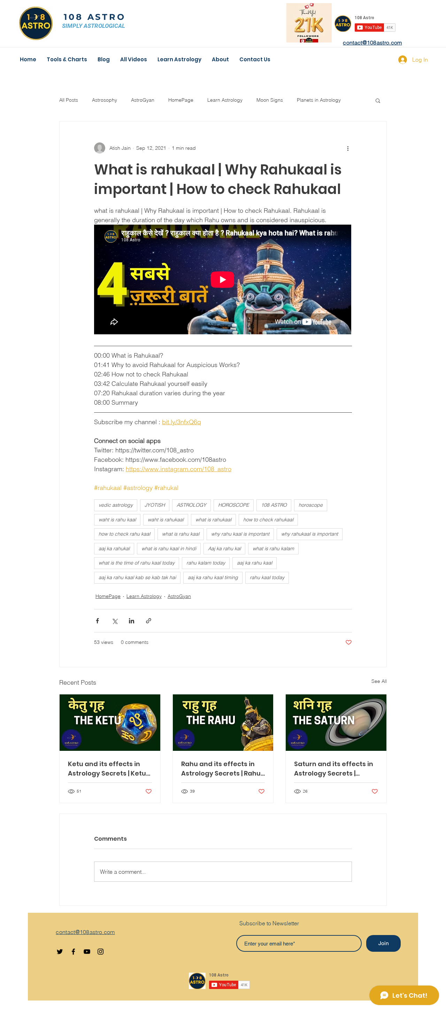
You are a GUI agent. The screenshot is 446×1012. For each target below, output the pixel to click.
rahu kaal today (267, 577)
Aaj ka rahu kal (224, 548)
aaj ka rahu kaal (254, 563)
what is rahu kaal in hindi (168, 548)
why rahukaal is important (309, 534)
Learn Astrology (225, 100)
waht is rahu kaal (117, 519)
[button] (378, 100)
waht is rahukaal (166, 519)
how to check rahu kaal (124, 534)
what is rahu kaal (180, 534)
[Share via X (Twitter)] (114, 620)
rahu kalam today (205, 563)
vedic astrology (116, 505)
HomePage (180, 100)
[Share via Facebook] (97, 620)
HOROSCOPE (233, 505)
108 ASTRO (94, 17)
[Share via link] (148, 620)
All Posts (68, 100)
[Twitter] (60, 952)
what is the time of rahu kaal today (137, 563)
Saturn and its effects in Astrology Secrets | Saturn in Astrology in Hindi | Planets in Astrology (333, 769)
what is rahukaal (213, 519)
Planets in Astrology (319, 100)
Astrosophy (104, 100)
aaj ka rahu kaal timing (213, 577)
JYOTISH (155, 505)
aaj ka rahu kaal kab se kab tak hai (137, 577)
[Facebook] (73, 952)
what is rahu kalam (273, 548)
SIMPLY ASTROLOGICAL (93, 25)
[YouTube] (87, 952)
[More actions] (348, 148)
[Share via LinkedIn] (131, 620)
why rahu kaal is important (240, 534)
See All (379, 681)
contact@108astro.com (372, 42)
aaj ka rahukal (114, 548)
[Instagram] (101, 952)
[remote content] (223, 280)
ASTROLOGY (191, 505)
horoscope (311, 505)
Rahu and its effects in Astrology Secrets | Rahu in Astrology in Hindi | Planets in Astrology (221, 769)
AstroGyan (142, 100)
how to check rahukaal (268, 519)
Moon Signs (269, 100)
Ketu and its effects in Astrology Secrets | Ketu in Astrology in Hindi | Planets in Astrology (107, 769)
